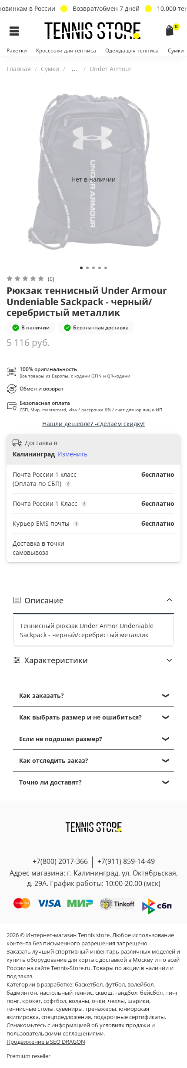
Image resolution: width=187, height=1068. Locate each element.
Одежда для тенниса (132, 50)
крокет (31, 1001)
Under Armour (111, 69)
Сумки (176, 50)
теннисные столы (30, 1009)
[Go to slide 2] (87, 268)
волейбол (140, 984)
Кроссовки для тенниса (66, 50)
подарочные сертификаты (129, 1017)
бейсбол (151, 992)
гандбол (126, 992)
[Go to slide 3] (93, 268)
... (74, 68)
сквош (104, 992)
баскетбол (89, 984)
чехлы (116, 1001)
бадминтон (22, 992)
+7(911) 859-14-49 (126, 861)
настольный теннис (66, 992)
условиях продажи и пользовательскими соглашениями (81, 1029)
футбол (115, 984)
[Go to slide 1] (81, 268)
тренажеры (100, 1009)
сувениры (69, 1009)
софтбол (54, 1001)
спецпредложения (66, 1017)
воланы (79, 1001)
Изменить (72, 454)
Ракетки (17, 50)
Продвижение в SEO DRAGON (46, 1041)
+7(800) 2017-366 (60, 861)
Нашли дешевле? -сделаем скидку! (93, 424)
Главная (19, 69)
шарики (138, 1001)
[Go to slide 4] (99, 268)
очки (98, 1001)
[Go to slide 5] (105, 268)
